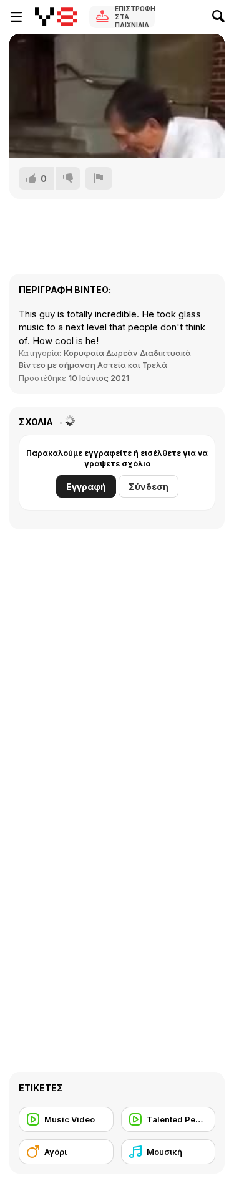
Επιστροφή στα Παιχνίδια (135, 17)
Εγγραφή (86, 486)
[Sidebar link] (16, 16)
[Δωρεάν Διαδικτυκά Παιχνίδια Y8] (56, 16)
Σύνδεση (148, 486)
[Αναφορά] (98, 178)
